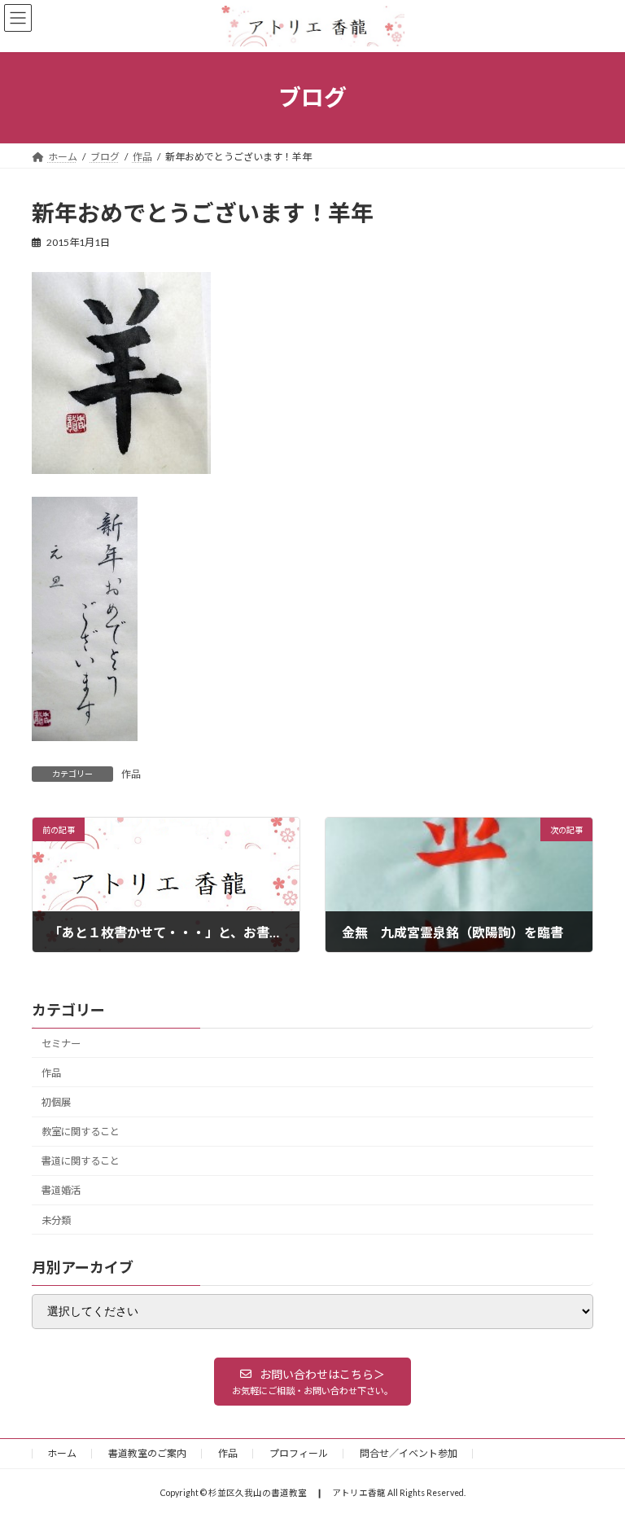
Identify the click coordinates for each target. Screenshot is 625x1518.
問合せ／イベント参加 (408, 1453)
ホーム (61, 1453)
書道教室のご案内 (147, 1453)
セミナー (61, 1044)
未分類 (56, 1219)
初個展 (56, 1102)
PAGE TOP (595, 1455)
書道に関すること (81, 1161)
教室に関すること (81, 1131)
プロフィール (298, 1453)
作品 (131, 774)
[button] (312, 1381)
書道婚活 (61, 1190)
